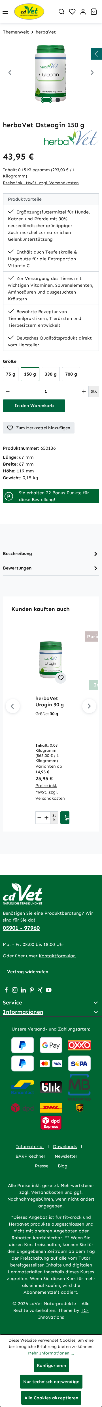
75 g (10, 374)
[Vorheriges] (10, 73)
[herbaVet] (71, 137)
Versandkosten (47, 1192)
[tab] (51, 554)
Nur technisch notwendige (51, 1381)
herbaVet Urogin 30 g (49, 701)
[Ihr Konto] (83, 12)
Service (12, 1002)
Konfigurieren (51, 1365)
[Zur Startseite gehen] (33, 11)
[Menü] (5, 12)
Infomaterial (30, 1146)
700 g (71, 374)
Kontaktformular (57, 955)
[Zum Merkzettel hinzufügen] (60, 678)
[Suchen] (61, 12)
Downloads (65, 1146)
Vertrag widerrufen (27, 971)
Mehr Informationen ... (51, 1353)
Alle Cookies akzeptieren (51, 1397)
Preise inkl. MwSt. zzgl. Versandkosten (41, 182)
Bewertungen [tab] (17, 568)
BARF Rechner (30, 1156)
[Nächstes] (89, 706)
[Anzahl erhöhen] (83, 391)
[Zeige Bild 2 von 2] (58, 100)
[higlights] (96, 54)
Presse (41, 1166)
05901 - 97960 (21, 927)
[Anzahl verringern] (7, 391)
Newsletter (66, 1156)
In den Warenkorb (34, 405)
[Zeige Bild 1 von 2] (46, 100)
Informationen (23, 1011)
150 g (30, 374)
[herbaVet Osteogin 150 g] (51, 73)
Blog (62, 1166)
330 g (51, 374)
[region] (51, 73)
